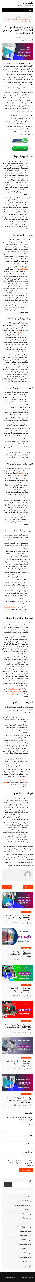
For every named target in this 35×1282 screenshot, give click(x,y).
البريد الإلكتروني (28, 1143)
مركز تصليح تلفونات (25, 1235)
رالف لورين (27, 2)
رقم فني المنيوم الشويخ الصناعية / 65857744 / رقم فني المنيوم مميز (18, 1027)
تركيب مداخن (14, 689)
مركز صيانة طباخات (25, 1253)
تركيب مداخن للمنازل (14, 691)
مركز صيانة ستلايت (25, 1248)
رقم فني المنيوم (26, 40)
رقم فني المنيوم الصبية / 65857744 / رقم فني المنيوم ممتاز (19, 954)
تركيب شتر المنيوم (9, 607)
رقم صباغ (28, 1209)
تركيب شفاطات (17, 780)
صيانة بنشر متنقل (25, 1231)
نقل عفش (28, 1266)
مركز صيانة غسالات (25, 1257)
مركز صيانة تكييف (25, 1239)
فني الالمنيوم (22, 473)
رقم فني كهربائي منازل (24, 1227)
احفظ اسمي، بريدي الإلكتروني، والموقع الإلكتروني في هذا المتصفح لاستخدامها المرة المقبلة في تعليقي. (17, 1163)
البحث (29, 1181)
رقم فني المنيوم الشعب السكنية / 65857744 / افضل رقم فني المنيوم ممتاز (17, 1100)
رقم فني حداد (27, 1218)
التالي (8, 887)
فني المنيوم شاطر (22, 332)
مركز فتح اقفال (26, 1261)
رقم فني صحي (26, 1222)
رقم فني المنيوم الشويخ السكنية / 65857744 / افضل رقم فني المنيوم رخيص (18, 1063)
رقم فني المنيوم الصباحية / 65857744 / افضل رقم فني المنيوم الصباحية (20, 990)
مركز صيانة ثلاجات (25, 1244)
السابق (27, 887)
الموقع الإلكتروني (28, 1152)
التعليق (30, 1124)
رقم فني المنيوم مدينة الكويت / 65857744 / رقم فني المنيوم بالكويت (18, 917)
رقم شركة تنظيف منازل (23, 1200)
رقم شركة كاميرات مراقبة (23, 1205)
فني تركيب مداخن (11, 694)
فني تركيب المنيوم (19, 185)
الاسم (31, 1135)
